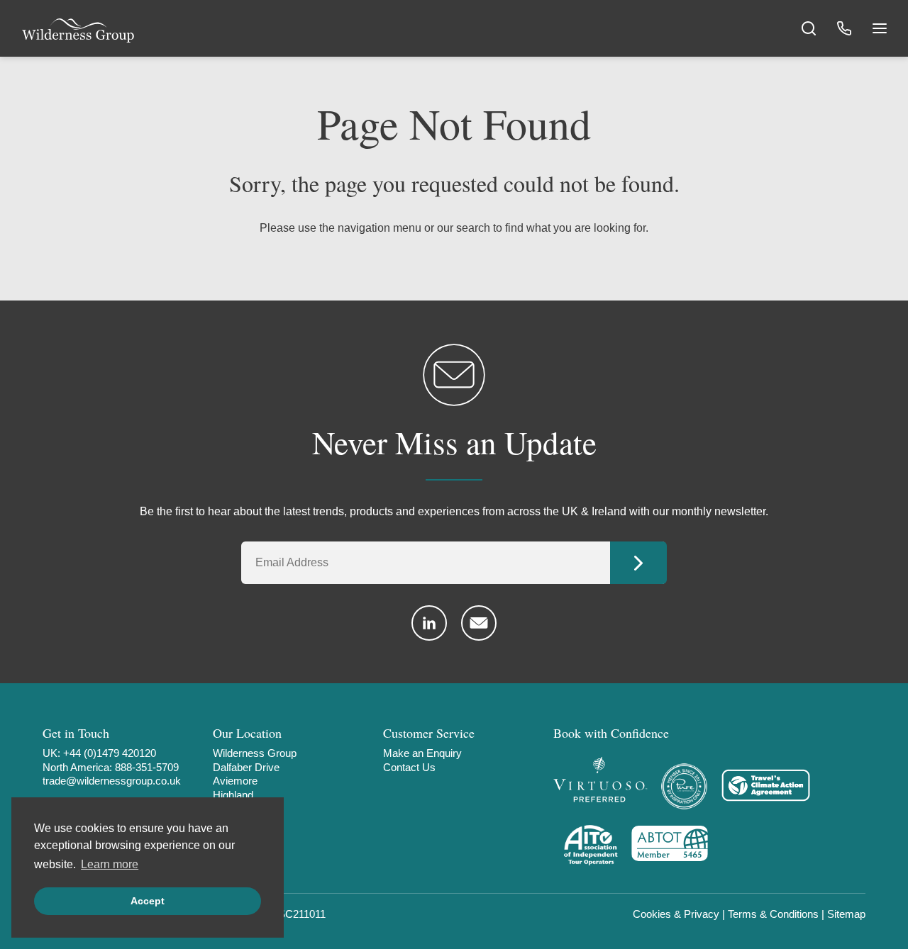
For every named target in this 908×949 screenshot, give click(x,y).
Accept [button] (148, 900)
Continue (638, 562)
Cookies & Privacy (676, 914)
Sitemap (846, 914)
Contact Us (409, 767)
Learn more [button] (109, 864)
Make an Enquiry (422, 753)
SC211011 (302, 914)
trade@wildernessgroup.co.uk (112, 781)
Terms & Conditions (773, 914)
